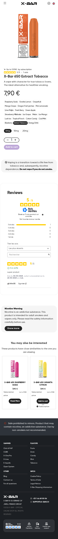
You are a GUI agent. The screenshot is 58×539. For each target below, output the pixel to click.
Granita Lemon (25, 102)
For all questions (10, 484)
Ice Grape (27, 114)
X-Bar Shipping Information (41, 487)
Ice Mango (43, 114)
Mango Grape (10, 106)
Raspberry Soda (11, 102)
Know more (13, 328)
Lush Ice (8, 119)
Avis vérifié (14, 268)
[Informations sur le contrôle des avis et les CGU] (43, 215)
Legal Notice (35, 484)
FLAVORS (34, 443)
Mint (32, 459)
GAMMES (7, 443)
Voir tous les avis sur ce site (30, 219)
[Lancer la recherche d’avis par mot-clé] (49, 254)
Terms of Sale (35, 480)
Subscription (43, 406)
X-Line (6, 459)
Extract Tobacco (20, 123)
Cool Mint (42, 119)
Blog (5, 476)
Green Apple (30, 110)
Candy (33, 456)
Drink (32, 452)
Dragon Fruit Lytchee (26, 106)
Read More (15, 401)
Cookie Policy (35, 476)
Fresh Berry (19, 110)
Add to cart (12, 147)
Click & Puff (8, 448)
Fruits (32, 448)
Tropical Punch (18, 119)
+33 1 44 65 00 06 (40, 498)
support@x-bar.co (41, 502)
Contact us (8, 480)
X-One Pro (8, 456)
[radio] (8, 131)
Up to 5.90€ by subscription (18, 69)
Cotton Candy (31, 119)
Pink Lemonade (42, 106)
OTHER (6, 471)
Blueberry (8, 123)
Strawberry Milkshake (13, 114)
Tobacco (33, 463)
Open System (9, 467)
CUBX (6, 452)
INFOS (32, 471)
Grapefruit (37, 102)
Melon (34, 114)
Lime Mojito (9, 110)
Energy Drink (33, 123)
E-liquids (7, 463)
